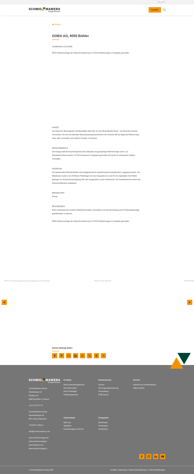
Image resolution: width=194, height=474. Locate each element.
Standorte (115, 23)
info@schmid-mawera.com (39, 431)
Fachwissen (103, 429)
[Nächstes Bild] (189, 302)
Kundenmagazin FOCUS (74, 429)
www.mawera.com (36, 445)
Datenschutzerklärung (138, 470)
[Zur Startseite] (44, 9)
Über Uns (115, 20)
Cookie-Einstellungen (156, 470)
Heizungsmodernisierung (108, 388)
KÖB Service (103, 395)
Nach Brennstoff (70, 388)
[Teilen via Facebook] (54, 355)
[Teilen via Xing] (96, 355)
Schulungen (103, 426)
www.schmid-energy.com (39, 438)
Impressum (122, 470)
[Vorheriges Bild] (4, 302)
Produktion (115, 27)
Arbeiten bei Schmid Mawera (122, 85)
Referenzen (148, 5)
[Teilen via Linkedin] (75, 355)
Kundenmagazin (117, 34)
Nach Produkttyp (70, 391)
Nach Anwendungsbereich (74, 385)
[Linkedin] (155, 456)
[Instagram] (148, 456)
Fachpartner (148, 3)
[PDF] (103, 355)
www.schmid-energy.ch (38, 448)
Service (101, 385)
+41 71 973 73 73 (36, 405)
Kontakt (154, 10)
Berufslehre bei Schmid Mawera (124, 88)
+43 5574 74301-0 (36, 425)
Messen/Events (149, 1)
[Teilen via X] (89, 355)
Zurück (58, 24)
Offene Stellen (116, 92)
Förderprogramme (71, 395)
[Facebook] (141, 456)
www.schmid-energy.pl (38, 441)
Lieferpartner (116, 30)
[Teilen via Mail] (68, 355)
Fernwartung (103, 391)
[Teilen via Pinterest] (61, 355)
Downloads (102, 422)
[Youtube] (162, 456)
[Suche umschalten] (164, 9)
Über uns (67, 422)
